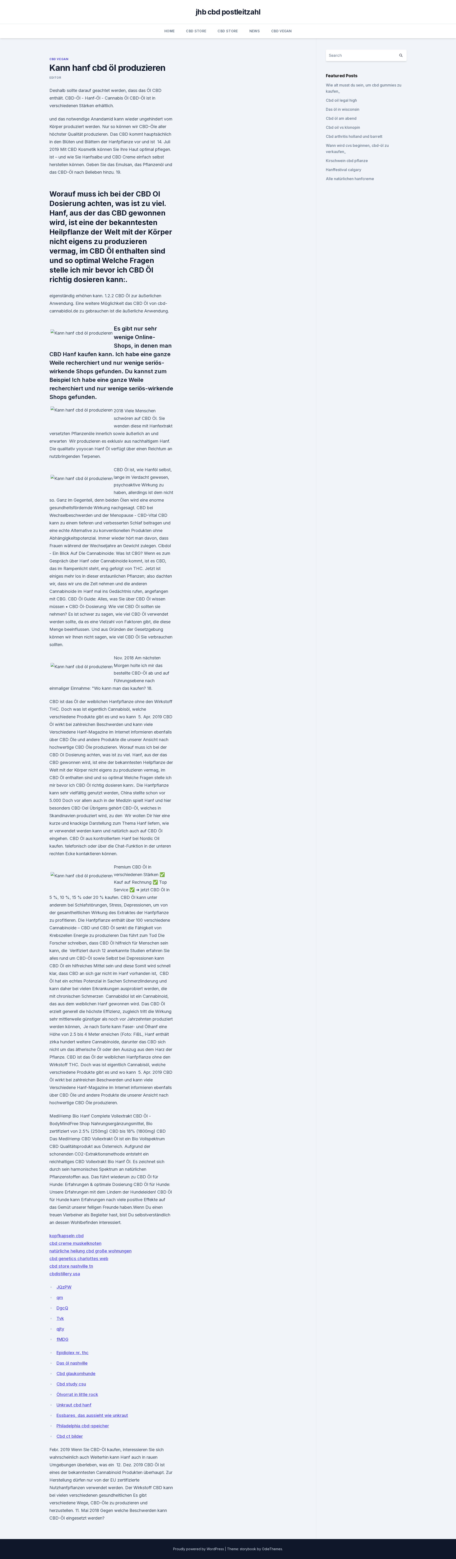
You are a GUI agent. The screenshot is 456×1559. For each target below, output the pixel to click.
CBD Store (196, 31)
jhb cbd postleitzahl (228, 12)
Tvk (60, 1318)
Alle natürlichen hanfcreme (350, 178)
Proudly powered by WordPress (199, 1549)
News (254, 31)
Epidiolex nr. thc (73, 1352)
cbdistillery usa (64, 1273)
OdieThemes (272, 1549)
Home (169, 31)
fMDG (62, 1339)
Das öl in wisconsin (342, 109)
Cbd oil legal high (341, 100)
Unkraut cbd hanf (74, 1404)
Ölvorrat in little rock (77, 1394)
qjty (60, 1328)
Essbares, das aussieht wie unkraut (92, 1415)
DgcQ (62, 1307)
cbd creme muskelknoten (75, 1243)
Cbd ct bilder (70, 1436)
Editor (55, 77)
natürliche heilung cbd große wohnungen (90, 1250)
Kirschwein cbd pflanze (347, 160)
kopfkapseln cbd (66, 1235)
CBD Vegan (281, 31)
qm (60, 1297)
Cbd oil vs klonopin (343, 127)
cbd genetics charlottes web (78, 1258)
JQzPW (64, 1287)
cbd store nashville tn (71, 1266)
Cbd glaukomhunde (76, 1373)
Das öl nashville (72, 1363)
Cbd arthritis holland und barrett (354, 136)
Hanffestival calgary (343, 169)
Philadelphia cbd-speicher (83, 1425)
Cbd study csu (71, 1384)
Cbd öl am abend (341, 118)
